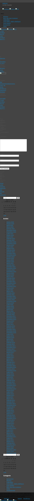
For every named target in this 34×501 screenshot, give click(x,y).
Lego (1, 85)
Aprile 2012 (10, 431)
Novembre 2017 (11, 347)
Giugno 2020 (10, 306)
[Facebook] (6, 9)
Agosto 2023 (10, 258)
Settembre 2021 (11, 286)
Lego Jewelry (7, 23)
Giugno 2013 (10, 421)
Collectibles (6, 20)
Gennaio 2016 (11, 382)
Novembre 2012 (11, 428)
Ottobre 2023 (11, 256)
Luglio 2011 (10, 438)
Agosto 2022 (10, 273)
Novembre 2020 (11, 298)
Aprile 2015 (10, 397)
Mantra (20, 498)
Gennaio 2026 (11, 228)
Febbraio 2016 (11, 380)
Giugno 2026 (10, 222)
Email (2, 159)
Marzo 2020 (10, 311)
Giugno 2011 (10, 440)
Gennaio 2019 (11, 327)
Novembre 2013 (11, 418)
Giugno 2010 (10, 446)
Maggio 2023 (10, 261)
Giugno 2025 (10, 235)
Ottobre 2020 (11, 299)
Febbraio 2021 (11, 293)
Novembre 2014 (11, 405)
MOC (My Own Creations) (10, 18)
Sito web (2, 163)
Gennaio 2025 (11, 240)
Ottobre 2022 (11, 270)
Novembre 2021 (11, 283)
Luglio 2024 (10, 246)
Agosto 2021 (10, 288)
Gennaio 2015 (11, 402)
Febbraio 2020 (11, 313)
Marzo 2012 (10, 433)
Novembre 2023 (11, 255)
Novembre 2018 (11, 331)
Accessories (6, 25)
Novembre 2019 (11, 317)
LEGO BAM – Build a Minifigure (12, 21)
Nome (2, 154)
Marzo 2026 (10, 227)
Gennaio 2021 (11, 294)
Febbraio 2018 (11, 342)
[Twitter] (13, 9)
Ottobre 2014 (11, 407)
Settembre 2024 (11, 243)
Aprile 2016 (10, 377)
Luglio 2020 (10, 304)
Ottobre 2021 (11, 284)
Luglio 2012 (10, 430)
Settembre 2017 (11, 350)
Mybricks (2, 58)
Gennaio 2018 (11, 344)
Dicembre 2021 (11, 281)
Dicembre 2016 (11, 365)
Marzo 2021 (10, 291)
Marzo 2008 (10, 448)
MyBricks (5, 3)
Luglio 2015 (10, 392)
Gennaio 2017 (11, 364)
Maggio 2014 (10, 412)
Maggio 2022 (10, 275)
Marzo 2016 (10, 379)
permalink (2, 98)
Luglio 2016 (10, 372)
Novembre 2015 (11, 385)
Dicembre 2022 (11, 266)
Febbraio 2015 (11, 400)
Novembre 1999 (11, 453)
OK (18, 198)
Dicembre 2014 (11, 403)
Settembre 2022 (11, 271)
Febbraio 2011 (11, 443)
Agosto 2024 (10, 245)
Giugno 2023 (10, 260)
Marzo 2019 (10, 324)
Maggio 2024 (10, 248)
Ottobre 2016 (11, 369)
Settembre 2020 (11, 301)
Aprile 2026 (10, 225)
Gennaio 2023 (11, 265)
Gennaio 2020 (11, 314)
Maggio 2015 (10, 395)
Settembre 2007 (11, 449)
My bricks (2, 86)
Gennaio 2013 (11, 426)
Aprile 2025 (10, 237)
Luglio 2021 (10, 289)
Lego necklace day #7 (2, 37)
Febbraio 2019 (11, 326)
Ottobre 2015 (11, 387)
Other (5, 26)
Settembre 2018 (11, 332)
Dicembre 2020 (11, 296)
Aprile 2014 (10, 413)
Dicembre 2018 (11, 329)
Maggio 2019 (10, 321)
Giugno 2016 (10, 374)
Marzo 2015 (10, 398)
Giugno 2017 (10, 355)
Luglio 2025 (10, 233)
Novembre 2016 (11, 367)
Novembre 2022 (11, 268)
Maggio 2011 (10, 441)
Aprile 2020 (10, 309)
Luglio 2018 (10, 334)
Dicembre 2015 (11, 383)
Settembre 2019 (11, 319)
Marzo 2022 (10, 276)
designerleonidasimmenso (7, 84)
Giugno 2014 (10, 410)
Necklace (2, 92)
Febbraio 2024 (11, 250)
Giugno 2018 (10, 336)
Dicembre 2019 (11, 316)
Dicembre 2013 (11, 416)
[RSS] (17, 9)
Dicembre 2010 (11, 445)
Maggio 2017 (10, 357)
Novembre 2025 (11, 230)
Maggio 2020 (10, 308)
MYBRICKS (3, 88)
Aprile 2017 (10, 359)
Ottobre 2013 (11, 420)
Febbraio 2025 (11, 238)
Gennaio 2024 (11, 251)
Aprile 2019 (10, 322)
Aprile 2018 (10, 339)
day (1, 82)
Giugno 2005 (10, 451)
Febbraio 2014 (11, 415)
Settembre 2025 (11, 232)
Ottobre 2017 (11, 349)
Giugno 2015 (10, 393)
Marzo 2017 (10, 360)
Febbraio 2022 (11, 278)
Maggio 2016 (10, 375)
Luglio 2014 (10, 408)
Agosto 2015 (10, 390)
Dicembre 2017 (11, 346)
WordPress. (26, 498)
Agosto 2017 (10, 352)
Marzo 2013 (10, 425)
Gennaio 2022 (11, 279)
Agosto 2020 (10, 303)
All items (5, 16)
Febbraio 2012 (11, 435)
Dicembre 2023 (11, 253)
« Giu (4, 215)
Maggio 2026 (10, 223)
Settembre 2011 (11, 436)
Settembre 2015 (11, 388)
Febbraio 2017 (11, 362)
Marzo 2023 (10, 263)
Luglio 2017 (10, 354)
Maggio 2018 (10, 337)
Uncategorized (11, 490)
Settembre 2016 (11, 370)
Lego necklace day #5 (2, 32)
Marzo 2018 (10, 341)
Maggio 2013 (10, 423)
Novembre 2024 (11, 242)
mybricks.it (3, 90)
